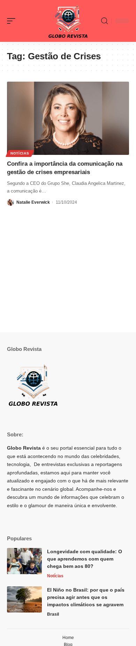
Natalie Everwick (33, 202)
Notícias (19, 153)
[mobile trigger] (13, 21)
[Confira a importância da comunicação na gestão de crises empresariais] (68, 118)
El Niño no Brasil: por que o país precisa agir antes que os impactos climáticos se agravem (85, 597)
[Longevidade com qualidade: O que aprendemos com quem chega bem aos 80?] (24, 561)
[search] (104, 21)
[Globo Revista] (68, 21)
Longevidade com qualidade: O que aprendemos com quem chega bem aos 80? (84, 559)
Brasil (53, 614)
